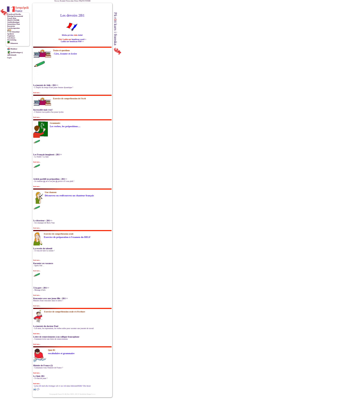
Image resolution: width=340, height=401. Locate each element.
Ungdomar (11, 36)
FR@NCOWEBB (84, 1)
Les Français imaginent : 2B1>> (47, 154)
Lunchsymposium (13, 28)
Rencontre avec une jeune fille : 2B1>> (50, 298)
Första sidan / (70, 1)
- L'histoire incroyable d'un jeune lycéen (48, 112)
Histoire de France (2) (43, 365)
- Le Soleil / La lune (41, 157)
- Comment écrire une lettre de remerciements (50, 339)
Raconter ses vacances (43, 263)
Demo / (76, 1)
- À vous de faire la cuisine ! (44, 251)
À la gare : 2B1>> (41, 288)
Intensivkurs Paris (13, 24)
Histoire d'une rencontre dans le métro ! (48, 301)
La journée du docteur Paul (45, 326)
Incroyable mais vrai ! (43, 110)
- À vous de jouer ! (40, 378)
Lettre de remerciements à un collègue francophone (56, 337)
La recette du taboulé (42, 248)
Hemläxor (13, 49)
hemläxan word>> (78, 39)
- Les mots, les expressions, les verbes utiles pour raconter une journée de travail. (63, 328)
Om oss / (57, 1)
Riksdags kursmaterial (15, 16)
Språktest (10, 34)
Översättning (11, 40)
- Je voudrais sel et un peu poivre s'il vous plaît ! (53, 181)
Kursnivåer (11, 26)
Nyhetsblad (15, 32)
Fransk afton (11, 18)
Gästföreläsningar (13, 22)
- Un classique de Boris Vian (44, 223)
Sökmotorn (14, 43)
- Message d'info (39, 290)
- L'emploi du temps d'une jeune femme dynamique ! (53, 87)
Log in (9, 58)
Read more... (37, 92)
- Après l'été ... (38, 266)
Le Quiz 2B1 (38, 376)
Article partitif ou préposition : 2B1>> (50, 179)
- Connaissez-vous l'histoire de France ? (48, 368)
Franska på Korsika (14, 14)
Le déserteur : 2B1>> (42, 220)
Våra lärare (11, 38)
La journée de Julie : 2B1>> (45, 85)
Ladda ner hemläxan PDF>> (72, 42)
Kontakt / (63, 1)
